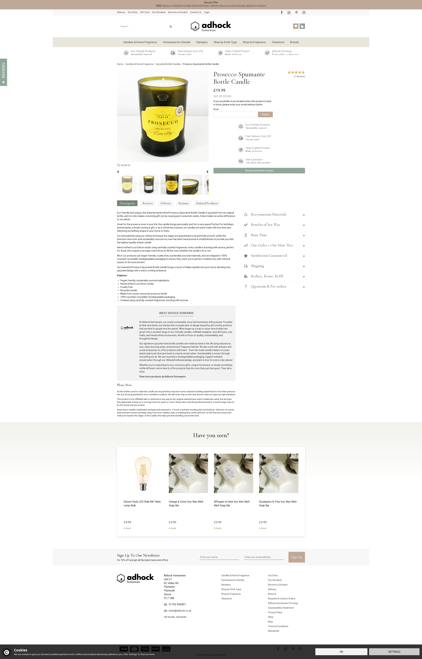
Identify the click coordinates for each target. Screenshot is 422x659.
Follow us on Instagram (304, 12)
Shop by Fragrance (231, 594)
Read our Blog (289, 12)
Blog (270, 621)
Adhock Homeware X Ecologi (283, 603)
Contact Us (195, 12)
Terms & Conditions (278, 626)
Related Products (207, 203)
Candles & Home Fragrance (235, 575)
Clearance (226, 598)
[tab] (274, 216)
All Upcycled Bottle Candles (259, 170)
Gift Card (144, 12)
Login (207, 12)
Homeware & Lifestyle (232, 580)
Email (216, 109)
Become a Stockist (277, 584)
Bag (302, 26)
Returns (184, 203)
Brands (294, 42)
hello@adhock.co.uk (180, 610)
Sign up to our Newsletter (142, 557)
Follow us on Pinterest (296, 12)
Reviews (3, 70)
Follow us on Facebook (282, 12)
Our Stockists (275, 580)
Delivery (166, 203)
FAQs (270, 617)
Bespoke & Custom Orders (281, 598)
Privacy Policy (275, 612)
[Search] (171, 26)
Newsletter (273, 631)
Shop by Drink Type (231, 589)
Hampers (226, 584)
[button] (274, 216)
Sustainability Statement (281, 607)
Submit (265, 114)
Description (127, 203)
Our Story (273, 575)
